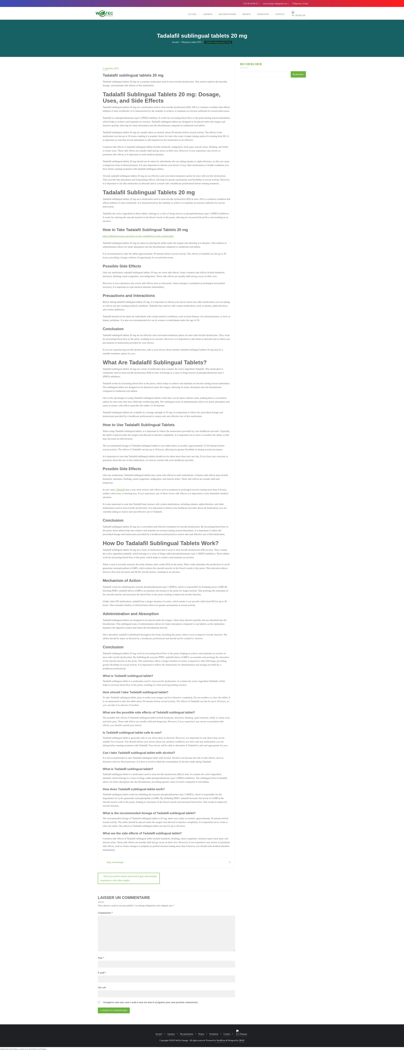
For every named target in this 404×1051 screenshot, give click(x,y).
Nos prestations (186, 1034)
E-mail (102, 973)
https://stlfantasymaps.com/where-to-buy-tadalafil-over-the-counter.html (138, 236)
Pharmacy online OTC (191, 42)
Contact (226, 1034)
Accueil (175, 42)
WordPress (221, 1040)
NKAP (241, 1040)
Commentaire (105, 913)
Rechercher (251, 64)
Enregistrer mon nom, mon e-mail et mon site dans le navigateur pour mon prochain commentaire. (150, 1002)
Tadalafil (120, 489)
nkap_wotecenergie (115, 862)
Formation (213, 1034)
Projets (201, 1034)
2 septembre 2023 (111, 68)
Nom (101, 958)
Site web (102, 987)
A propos (171, 1034)
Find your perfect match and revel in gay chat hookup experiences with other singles (128, 878)
